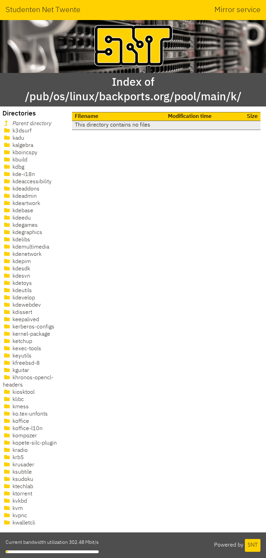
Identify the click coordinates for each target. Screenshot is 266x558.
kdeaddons (25, 189)
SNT (253, 545)
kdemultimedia (30, 247)
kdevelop (23, 298)
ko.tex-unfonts (29, 414)
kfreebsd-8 (25, 363)
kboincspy (24, 153)
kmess (20, 407)
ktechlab (22, 487)
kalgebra (22, 145)
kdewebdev (26, 305)
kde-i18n (23, 174)
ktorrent (21, 494)
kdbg (17, 167)
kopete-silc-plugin (34, 443)
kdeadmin (24, 196)
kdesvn (20, 276)
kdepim (21, 261)
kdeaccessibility (31, 182)
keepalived (25, 320)
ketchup (21, 341)
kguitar (20, 370)
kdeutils (21, 291)
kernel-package (30, 334)
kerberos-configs (32, 327)
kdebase (22, 211)
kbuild (19, 160)
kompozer (24, 436)
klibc (17, 399)
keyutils (21, 356)
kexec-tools (26, 349)
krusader (22, 465)
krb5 (17, 458)
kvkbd (19, 501)
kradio (19, 450)
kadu (17, 138)
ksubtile (21, 472)
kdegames (24, 225)
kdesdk (20, 269)
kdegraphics (26, 232)
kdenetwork (26, 254)
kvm (17, 508)
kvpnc (19, 516)
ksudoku (22, 479)
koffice (20, 421)
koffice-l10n (27, 428)
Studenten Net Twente (43, 10)
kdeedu (21, 218)
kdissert (21, 312)
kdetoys (21, 283)
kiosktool (23, 392)
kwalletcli (23, 523)
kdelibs (20, 240)
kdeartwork (25, 203)
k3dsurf (21, 131)
